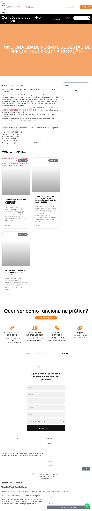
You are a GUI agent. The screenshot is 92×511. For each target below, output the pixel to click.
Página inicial (9, 7)
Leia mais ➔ (7, 225)
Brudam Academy (29, 7)
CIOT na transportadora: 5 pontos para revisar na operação (14, 272)
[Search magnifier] (89, 18)
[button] (87, 85)
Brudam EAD (67, 17)
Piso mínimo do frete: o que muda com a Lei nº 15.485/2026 (15, 201)
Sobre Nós (19, 7)
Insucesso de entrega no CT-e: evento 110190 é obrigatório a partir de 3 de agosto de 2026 (45, 199)
